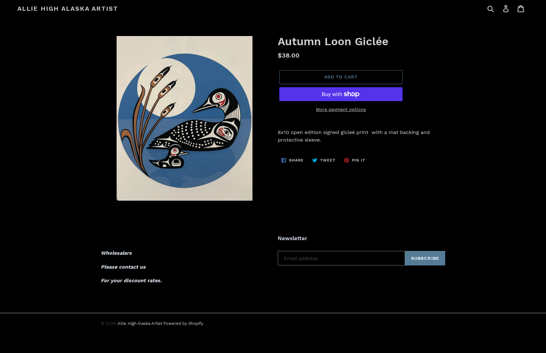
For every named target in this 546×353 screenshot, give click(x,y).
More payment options (341, 109)
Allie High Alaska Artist (67, 8)
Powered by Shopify (183, 323)
